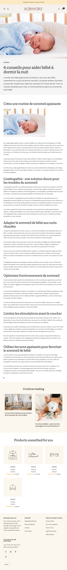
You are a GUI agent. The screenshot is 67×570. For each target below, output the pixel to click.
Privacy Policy (50, 521)
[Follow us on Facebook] (5, 551)
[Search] (8, 9)
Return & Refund (30, 524)
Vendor (12, 467)
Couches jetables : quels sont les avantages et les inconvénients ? (47, 425)
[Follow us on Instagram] (10, 551)
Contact (27, 528)
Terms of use (50, 528)
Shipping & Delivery (31, 521)
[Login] (59, 9)
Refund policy (50, 534)
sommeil (6, 62)
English (6, 564)
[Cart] (63, 9)
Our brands (28, 531)
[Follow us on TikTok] (5, 556)
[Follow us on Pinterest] (15, 551)
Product (12, 469)
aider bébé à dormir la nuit (15, 143)
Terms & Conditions (52, 524)
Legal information (51, 531)
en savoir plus (28, 189)
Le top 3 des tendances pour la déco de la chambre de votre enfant (18, 414)
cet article (49, 237)
